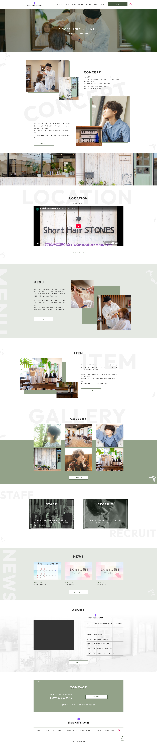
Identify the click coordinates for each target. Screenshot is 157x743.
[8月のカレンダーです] (47, 579)
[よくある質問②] (78, 579)
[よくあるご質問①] (109, 579)
